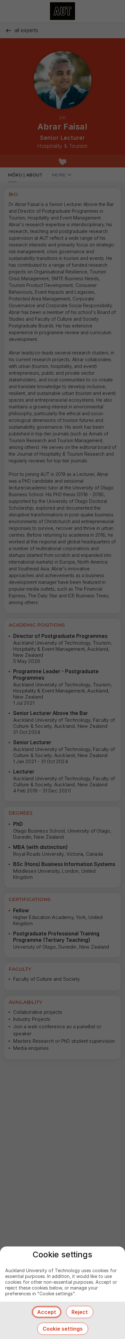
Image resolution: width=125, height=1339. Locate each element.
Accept (46, 1312)
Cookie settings (63, 1329)
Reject (79, 1312)
